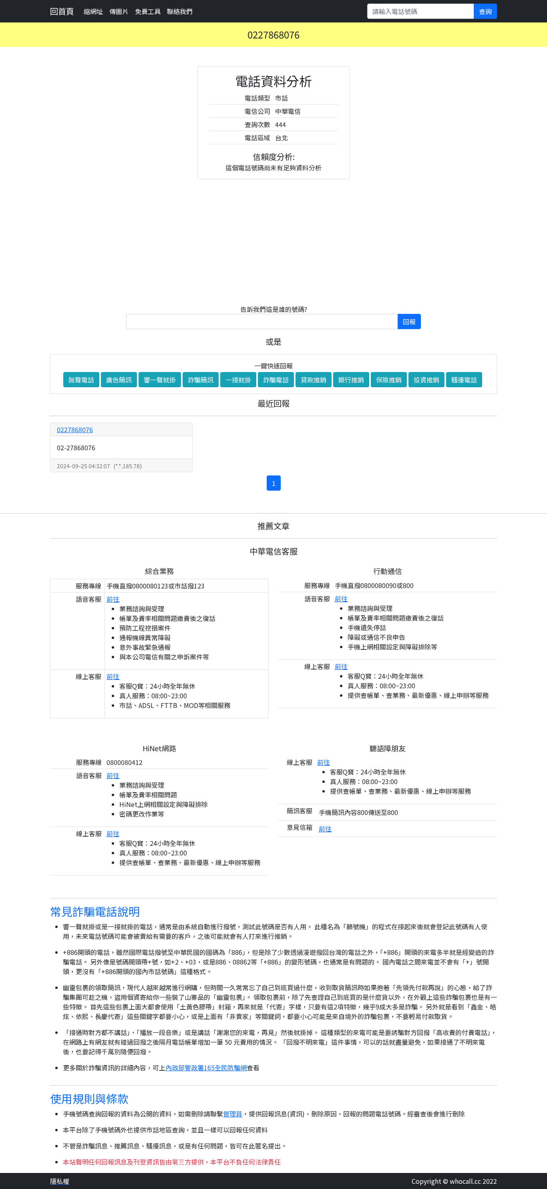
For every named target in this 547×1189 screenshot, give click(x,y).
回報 (409, 321)
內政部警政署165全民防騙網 (206, 1067)
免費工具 (148, 11)
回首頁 (62, 11)
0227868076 (75, 429)
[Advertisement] (273, 242)
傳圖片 (119, 11)
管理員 (232, 1113)
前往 (113, 599)
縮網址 (93, 11)
